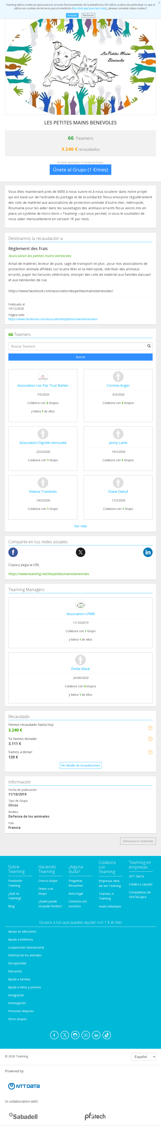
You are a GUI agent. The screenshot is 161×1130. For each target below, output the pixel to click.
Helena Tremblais (43, 491)
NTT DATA (136, 876)
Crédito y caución (140, 884)
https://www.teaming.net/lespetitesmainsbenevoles (48, 574)
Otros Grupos (17, 1019)
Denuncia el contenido (138, 841)
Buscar (80, 357)
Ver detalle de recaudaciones (80, 765)
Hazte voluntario (110, 906)
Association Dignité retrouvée (42, 442)
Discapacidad (17, 963)
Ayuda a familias (19, 979)
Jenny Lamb (118, 442)
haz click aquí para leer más (89, 8)
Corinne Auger (118, 385)
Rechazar (88, 15)
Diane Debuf (118, 491)
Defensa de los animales (25, 955)
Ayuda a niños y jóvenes (24, 987)
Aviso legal (76, 893)
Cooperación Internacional (26, 947)
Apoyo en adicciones (22, 931)
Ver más (80, 526)
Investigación (17, 1003)
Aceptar (72, 15)
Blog (11, 906)
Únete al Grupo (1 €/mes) (80, 169)
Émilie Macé (80, 668)
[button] (150, 727)
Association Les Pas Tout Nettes (42, 385)
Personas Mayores (21, 1011)
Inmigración (16, 995)
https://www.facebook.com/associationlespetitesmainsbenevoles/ (53, 319)
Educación (15, 971)
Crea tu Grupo (47, 881)
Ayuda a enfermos (20, 939)
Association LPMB (80, 614)
